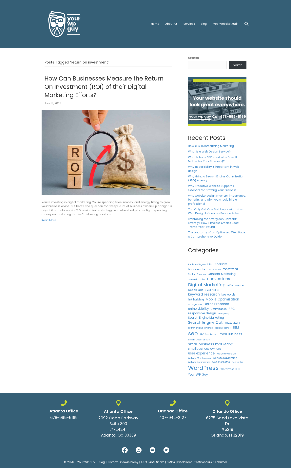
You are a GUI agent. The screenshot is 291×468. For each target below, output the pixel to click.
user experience (201, 353)
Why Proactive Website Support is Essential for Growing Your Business (212, 188)
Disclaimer (184, 462)
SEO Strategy (208, 334)
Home (155, 24)
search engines (223, 327)
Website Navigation (225, 358)
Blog (204, 24)
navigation (195, 304)
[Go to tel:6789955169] (64, 411)
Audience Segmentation (200, 264)
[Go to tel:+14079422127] (172, 411)
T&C (144, 462)
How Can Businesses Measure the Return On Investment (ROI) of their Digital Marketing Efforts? (104, 86)
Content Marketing (222, 274)
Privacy (113, 462)
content (231, 269)
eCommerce (235, 285)
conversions (218, 278)
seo (193, 333)
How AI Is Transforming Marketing (211, 146)
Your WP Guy (198, 374)
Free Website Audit (226, 24)
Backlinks (221, 264)
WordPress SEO (230, 369)
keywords (228, 294)
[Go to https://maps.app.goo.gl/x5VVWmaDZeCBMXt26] (118, 419)
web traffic (237, 362)
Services (189, 24)
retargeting (223, 313)
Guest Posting (212, 290)
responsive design (202, 313)
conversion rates (196, 279)
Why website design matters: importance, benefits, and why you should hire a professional (217, 200)
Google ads (195, 290)
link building (196, 299)
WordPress (203, 368)
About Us (171, 24)
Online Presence (216, 304)
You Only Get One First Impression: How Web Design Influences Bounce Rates (215, 211)
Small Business (230, 334)
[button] (125, 450)
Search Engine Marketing (206, 317)
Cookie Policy (129, 462)
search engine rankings (200, 327)
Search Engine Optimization (214, 322)
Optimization (218, 309)
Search (193, 58)
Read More (49, 220)
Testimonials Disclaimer (210, 462)
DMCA (171, 462)
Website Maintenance (199, 358)
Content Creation (197, 274)
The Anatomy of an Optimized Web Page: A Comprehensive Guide (217, 234)
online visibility (198, 309)
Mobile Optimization (222, 299)
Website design (226, 353)
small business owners (204, 349)
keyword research (204, 294)
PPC (231, 308)
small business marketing (210, 344)
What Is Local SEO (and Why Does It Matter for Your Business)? (212, 159)
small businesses (199, 339)
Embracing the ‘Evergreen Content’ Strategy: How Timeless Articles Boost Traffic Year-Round (214, 223)
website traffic (221, 362)
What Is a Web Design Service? (209, 151)
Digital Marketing (207, 285)
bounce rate (196, 269)
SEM (235, 327)
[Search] (244, 23)
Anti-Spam (156, 462)
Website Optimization (199, 362)
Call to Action (214, 269)
